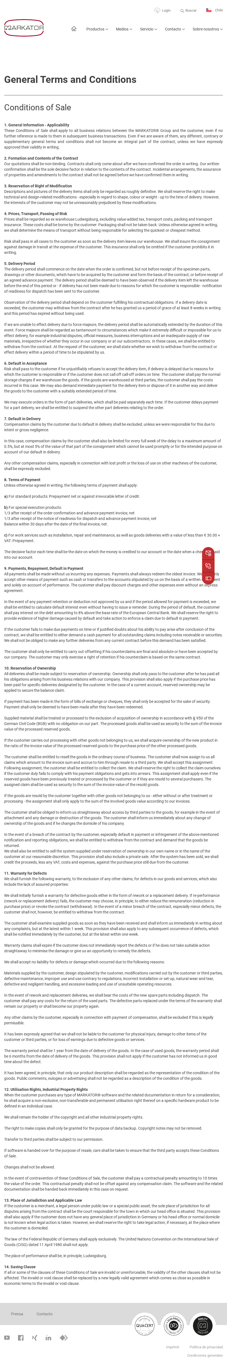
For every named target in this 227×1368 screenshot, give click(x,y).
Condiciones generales (205, 1355)
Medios (122, 29)
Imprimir (172, 1347)
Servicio (146, 29)
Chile (218, 10)
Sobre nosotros (206, 29)
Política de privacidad (206, 1347)
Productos (95, 29)
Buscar (191, 10)
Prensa (17, 1314)
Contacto (173, 29)
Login (166, 10)
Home (74, 31)
